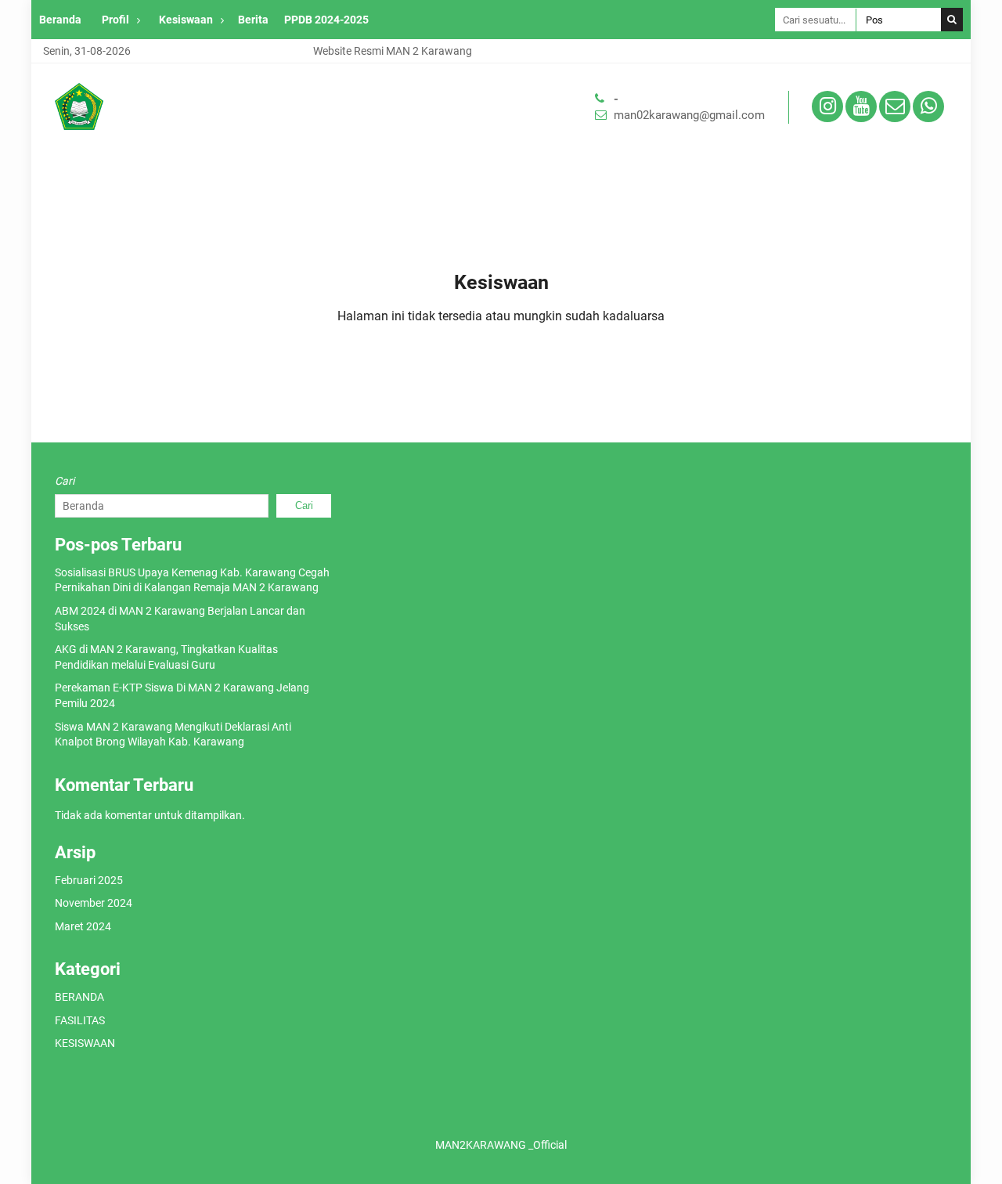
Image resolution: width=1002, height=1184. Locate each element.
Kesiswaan (186, 19)
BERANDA (79, 997)
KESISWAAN (85, 1043)
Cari (64, 481)
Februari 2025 (89, 880)
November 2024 (93, 903)
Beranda (60, 19)
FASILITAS (80, 1020)
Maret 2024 (83, 926)
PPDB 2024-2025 (326, 19)
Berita (253, 19)
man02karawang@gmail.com (689, 115)
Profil (115, 19)
